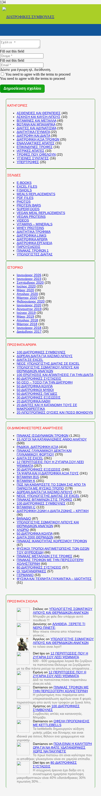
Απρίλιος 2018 (27, 320)
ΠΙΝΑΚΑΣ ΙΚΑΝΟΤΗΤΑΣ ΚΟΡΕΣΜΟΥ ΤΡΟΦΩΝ (52, 541)
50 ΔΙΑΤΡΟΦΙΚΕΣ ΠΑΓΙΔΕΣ (37, 394)
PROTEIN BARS (29, 205)
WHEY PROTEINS (30, 228)
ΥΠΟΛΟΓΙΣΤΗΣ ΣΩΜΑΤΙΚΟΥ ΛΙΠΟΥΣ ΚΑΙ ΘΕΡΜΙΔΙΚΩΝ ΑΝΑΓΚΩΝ (48, 369)
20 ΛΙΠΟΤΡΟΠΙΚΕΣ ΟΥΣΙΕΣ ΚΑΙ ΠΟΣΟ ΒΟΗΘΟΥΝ (55, 412)
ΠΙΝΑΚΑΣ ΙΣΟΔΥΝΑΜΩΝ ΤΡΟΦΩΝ (42, 435)
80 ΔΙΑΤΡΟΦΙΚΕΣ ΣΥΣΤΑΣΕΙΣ (39, 378)
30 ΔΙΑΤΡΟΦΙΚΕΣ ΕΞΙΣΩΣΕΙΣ (39, 397)
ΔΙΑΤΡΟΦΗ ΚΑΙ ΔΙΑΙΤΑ (33, 135)
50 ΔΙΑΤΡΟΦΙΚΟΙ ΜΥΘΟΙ (35, 390)
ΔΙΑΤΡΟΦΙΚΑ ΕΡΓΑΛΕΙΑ (34, 243)
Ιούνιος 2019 (26, 313)
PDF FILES (25, 198)
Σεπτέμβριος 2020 (30, 282)
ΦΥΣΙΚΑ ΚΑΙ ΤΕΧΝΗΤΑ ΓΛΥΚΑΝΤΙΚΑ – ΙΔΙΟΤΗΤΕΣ (54, 579)
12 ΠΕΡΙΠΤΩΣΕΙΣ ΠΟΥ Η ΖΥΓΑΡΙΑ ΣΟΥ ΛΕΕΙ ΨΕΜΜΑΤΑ (60, 655)
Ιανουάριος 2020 (29, 305)
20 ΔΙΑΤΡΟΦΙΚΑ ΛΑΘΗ (33, 401)
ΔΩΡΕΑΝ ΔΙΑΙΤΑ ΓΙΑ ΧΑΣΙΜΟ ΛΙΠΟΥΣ (45, 356)
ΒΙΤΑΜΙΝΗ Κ (26, 481)
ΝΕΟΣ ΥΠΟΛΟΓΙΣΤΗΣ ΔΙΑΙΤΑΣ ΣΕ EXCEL (48, 363)
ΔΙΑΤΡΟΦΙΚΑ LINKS (31, 235)
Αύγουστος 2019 (29, 309)
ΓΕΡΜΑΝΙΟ (25, 575)
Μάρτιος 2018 (27, 324)
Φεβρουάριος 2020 (31, 301)
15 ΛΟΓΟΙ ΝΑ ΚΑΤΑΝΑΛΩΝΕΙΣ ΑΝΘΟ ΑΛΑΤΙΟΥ (52, 439)
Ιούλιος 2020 (26, 286)
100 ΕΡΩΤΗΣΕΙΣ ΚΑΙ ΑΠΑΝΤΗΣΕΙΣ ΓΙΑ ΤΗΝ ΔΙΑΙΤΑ (55, 375)
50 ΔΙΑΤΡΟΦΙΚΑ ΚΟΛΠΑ (35, 386)
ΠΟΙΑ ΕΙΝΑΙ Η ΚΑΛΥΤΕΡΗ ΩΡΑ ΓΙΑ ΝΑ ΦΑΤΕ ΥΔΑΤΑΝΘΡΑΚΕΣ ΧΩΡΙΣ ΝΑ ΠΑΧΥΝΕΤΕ (62, 747)
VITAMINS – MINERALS (34, 224)
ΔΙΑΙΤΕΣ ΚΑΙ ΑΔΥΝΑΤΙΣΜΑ (36, 128)
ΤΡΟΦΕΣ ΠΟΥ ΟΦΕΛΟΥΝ (36, 154)
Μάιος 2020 (25, 290)
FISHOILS (24, 190)
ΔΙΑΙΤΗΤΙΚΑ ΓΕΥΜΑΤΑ (33, 132)
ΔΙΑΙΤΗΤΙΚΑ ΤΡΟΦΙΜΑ (33, 232)
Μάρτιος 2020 (27, 297)
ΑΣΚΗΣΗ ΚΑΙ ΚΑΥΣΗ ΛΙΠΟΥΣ (38, 117)
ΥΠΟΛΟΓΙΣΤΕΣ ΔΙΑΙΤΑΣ (35, 254)
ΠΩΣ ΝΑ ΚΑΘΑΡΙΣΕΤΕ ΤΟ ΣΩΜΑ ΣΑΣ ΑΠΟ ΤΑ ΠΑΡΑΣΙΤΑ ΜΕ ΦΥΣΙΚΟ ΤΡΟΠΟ (51, 486)
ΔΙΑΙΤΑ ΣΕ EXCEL (30, 360)
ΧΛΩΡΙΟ (23, 530)
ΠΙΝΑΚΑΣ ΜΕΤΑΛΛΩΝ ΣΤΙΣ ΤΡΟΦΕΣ (44, 556)
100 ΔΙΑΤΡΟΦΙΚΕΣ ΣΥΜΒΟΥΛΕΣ (41, 352)
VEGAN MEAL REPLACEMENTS (41, 213)
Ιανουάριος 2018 (29, 328)
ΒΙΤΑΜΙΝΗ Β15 (28, 477)
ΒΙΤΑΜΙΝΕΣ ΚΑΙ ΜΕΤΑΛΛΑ (36, 120)
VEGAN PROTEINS (31, 216)
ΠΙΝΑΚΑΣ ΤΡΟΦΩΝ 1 (33, 250)
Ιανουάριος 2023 (29, 279)
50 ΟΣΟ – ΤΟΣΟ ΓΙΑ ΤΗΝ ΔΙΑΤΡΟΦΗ (45, 382)
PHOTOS (24, 201)
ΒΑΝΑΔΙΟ (24, 518)
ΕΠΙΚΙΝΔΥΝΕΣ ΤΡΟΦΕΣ (35, 147)
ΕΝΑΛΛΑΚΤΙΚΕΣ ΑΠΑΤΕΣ (35, 143)
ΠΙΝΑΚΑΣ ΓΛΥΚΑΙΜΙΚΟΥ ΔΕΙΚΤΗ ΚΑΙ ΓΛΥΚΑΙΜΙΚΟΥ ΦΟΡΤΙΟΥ (44, 452)
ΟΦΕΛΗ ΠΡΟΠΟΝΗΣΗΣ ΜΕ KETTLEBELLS (61, 723)
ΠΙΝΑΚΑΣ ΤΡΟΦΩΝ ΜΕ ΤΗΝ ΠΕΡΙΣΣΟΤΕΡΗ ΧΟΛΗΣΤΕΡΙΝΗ (61, 689)
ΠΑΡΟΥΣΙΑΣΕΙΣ (28, 247)
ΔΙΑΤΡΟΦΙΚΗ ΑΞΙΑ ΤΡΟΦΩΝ (38, 139)
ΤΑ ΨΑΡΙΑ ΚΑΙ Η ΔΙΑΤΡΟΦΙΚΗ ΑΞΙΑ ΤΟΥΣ (48, 473)
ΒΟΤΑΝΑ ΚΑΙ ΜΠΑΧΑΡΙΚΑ (36, 124)
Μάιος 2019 (25, 316)
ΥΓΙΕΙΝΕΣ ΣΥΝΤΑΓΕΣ (33, 158)
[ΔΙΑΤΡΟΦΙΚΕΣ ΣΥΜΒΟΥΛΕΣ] (28, 17)
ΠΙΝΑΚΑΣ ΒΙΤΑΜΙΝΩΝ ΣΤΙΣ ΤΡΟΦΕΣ (44, 499)
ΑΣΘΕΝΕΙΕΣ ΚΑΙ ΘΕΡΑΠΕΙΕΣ (39, 113)
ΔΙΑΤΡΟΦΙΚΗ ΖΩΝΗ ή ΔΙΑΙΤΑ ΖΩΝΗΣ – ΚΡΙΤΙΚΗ (53, 511)
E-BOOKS (24, 183)
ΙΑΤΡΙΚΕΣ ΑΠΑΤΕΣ (30, 151)
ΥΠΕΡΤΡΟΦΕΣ (28, 162)
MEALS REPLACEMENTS (36, 194)
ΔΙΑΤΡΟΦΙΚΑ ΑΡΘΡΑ (32, 239)
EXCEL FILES (27, 186)
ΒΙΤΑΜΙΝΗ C (26, 507)
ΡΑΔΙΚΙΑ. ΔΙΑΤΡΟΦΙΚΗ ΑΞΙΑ (37, 447)
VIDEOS (23, 220)
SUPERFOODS (28, 209)
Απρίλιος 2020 (27, 294)
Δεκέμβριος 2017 (29, 331)
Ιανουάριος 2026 (29, 275)
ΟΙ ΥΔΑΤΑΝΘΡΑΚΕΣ (31, 571)
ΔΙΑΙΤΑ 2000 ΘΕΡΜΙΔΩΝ (35, 537)
